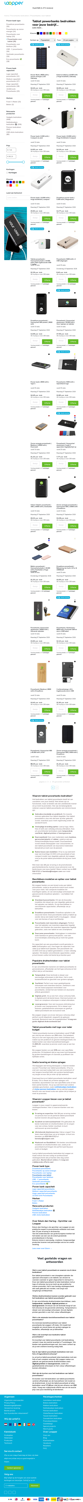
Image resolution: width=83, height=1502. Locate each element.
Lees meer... (37, 28)
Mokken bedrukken (50, 1405)
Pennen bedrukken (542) (13, 128)
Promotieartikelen (50, 1421)
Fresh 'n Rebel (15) (13, 102)
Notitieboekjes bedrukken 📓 (43, 1210)
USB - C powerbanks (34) (14, 50)
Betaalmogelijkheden (12, 1405)
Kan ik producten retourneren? (16, 1413)
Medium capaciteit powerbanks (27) (13, 80)
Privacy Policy (9, 1403)
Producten (8, 1440)
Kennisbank (10, 1431)
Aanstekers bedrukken (52, 1400)
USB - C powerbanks (40, 1179)
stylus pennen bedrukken (45, 1089)
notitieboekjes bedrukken (65, 1087)
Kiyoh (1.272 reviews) (42, 8)
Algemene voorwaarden (14, 1400)
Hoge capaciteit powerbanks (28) (12, 85)
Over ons (46, 1435)
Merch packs (48, 1429)
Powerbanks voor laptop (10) (13, 35)
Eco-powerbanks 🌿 (40, 1184)
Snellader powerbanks (41, 1181)
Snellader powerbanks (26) (15, 55)
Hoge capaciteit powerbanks (43, 1193)
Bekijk (35, 95)
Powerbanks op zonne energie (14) (15, 30)
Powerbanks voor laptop (42, 1173)
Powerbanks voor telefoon (42, 1177)
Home (6, 16)
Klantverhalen (48, 1440)
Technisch (8, 1443)
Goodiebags (48, 1423)
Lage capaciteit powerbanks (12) (12, 75)
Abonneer (34, 1485)
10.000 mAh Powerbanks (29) (13, 90)
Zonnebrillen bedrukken (52, 1418)
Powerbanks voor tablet (40, 16)
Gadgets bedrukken (40, 1208)
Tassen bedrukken (50, 1416)
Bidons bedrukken (50, 1403)
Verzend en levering (12, 1408)
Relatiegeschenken (52, 1396)
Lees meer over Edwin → (42, 1248)
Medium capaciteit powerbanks (44, 1191)
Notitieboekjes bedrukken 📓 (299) (14, 123)
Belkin (34, 1203)
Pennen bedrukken (39, 1213)
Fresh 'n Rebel (38, 1201)
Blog (45, 1438)
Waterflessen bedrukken (53, 1413)
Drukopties (8, 1435)
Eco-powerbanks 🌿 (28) (14, 60)
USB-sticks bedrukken (41, 1215)
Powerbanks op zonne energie (44, 1171)
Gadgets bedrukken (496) (14, 118)
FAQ (45, 1448)
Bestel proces (9, 1410)
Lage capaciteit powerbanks (43, 1189)
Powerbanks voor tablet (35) (14, 40)
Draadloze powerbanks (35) (15, 25)
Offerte (47, 96)
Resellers (47, 1446)
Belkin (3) (10, 104)
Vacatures (47, 1443)
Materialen (8, 1438)
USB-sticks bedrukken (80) (14, 133)
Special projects (49, 1426)
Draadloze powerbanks (41, 1168)
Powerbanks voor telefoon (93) (13, 45)
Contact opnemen (14, 1468)
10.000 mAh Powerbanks (42, 1195)
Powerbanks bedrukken (19, 16)
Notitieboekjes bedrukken (53, 1408)
